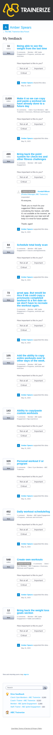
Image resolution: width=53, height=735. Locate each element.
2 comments (21, 163)
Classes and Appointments (36, 250)
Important (39, 68)
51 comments (21, 110)
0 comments (21, 52)
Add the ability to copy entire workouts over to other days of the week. (31, 358)
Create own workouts (30, 559)
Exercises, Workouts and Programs (38, 112)
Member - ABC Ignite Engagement (38, 515)
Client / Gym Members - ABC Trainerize (25, 697)
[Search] (45, 687)
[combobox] (25, 688)
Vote (8, 53)
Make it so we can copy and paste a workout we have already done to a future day (31, 102)
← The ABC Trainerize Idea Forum (16, 32)
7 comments (21, 417)
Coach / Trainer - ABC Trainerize (23, 701)
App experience (32, 419)
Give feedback (17, 694)
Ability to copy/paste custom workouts (29, 412)
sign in (26, 674)
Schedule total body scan (32, 244)
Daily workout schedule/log (33, 511)
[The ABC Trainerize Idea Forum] (26, 10)
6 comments (21, 467)
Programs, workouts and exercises (30, 517)
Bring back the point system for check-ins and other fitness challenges (32, 157)
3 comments (21, 364)
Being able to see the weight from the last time (32, 47)
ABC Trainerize (17, 712)
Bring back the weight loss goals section (33, 611)
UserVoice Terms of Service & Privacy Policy (26, 728)
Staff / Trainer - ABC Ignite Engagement (25, 707)
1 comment (21, 515)
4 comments (37, 564)
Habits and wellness (34, 618)
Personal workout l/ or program (30, 462)
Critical (25, 73)
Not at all (25, 68)
